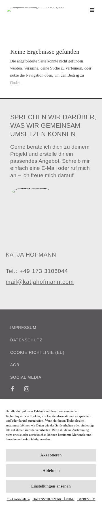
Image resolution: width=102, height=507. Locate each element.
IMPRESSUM (86, 499)
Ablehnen (51, 470)
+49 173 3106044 (44, 271)
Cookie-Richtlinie (18, 499)
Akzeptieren (51, 455)
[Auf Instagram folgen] (27, 389)
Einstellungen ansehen (51, 486)
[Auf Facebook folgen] (12, 389)
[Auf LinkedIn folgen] (41, 389)
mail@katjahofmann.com (40, 282)
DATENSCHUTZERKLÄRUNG (54, 499)
